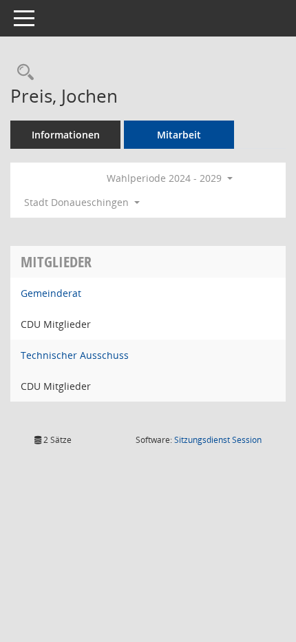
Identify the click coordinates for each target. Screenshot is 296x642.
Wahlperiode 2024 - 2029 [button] (165, 178)
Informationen (66, 134)
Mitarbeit (179, 134)
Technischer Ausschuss (75, 355)
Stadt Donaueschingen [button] (77, 202)
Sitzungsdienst (218, 440)
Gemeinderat (51, 293)
